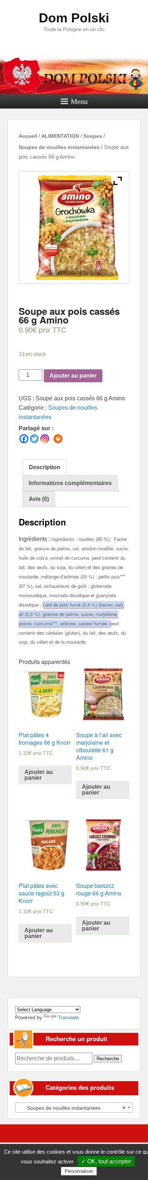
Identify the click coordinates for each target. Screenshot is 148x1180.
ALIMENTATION (60, 136)
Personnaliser (79, 1171)
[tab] (44, 467)
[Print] (58, 438)
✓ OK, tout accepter (106, 1161)
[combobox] (74, 1107)
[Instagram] (44, 438)
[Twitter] (34, 438)
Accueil (28, 136)
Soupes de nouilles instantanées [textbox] (72, 1108)
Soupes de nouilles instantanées (59, 147)
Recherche (108, 1058)
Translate (68, 1017)
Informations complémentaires (70, 483)
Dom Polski (74, 17)
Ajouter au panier (73, 376)
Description (44, 467)
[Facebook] (23, 438)
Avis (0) (39, 499)
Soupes (92, 136)
